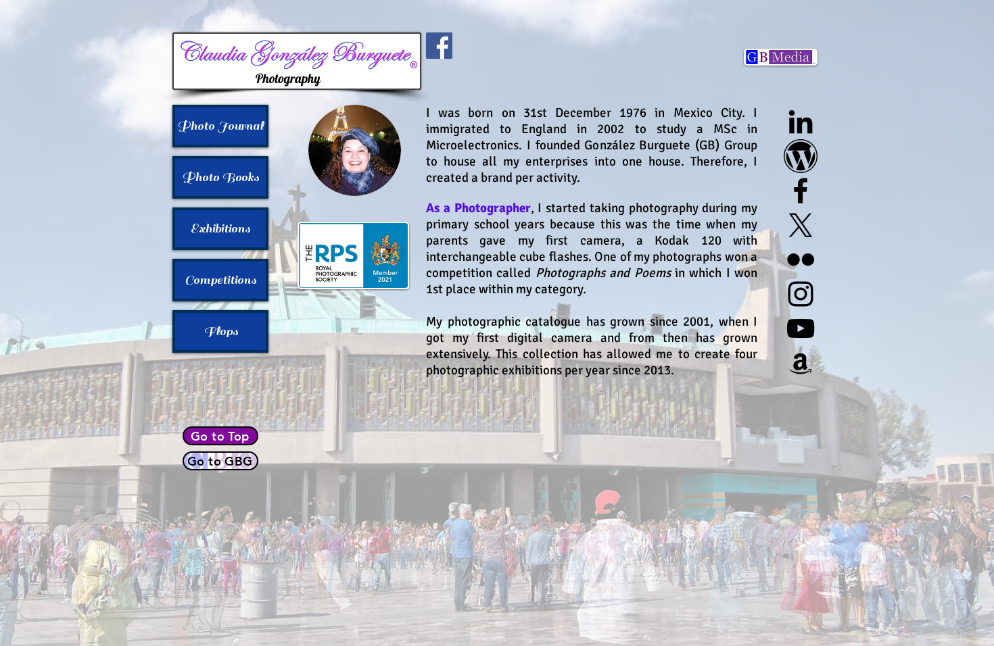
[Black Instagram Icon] (801, 294)
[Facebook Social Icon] (439, 45)
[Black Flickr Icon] (801, 259)
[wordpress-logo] (801, 156)
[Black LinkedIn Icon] (801, 122)
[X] (801, 225)
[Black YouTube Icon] (801, 328)
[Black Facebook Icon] (801, 190)
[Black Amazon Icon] (801, 363)
